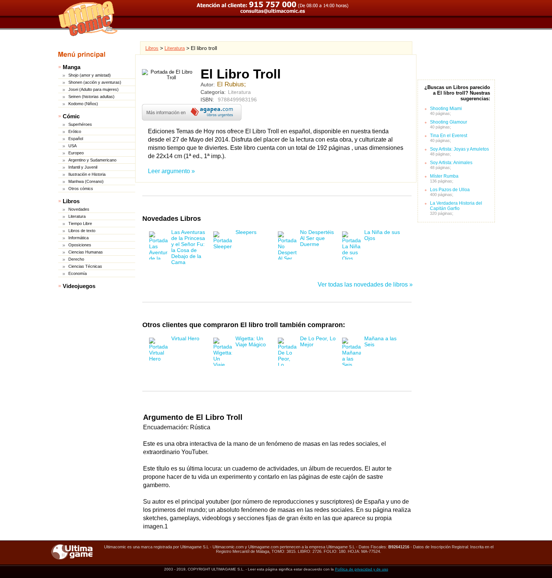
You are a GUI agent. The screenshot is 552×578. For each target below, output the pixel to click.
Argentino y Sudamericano (92, 160)
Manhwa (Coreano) (86, 181)
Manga (71, 67)
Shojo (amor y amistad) (89, 75)
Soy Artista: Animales (451, 162)
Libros (71, 201)
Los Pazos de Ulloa (450, 189)
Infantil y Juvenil (82, 167)
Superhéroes (80, 124)
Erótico (74, 131)
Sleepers (245, 232)
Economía (77, 273)
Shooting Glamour (448, 122)
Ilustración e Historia (87, 174)
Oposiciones (79, 245)
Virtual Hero (185, 338)
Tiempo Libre (80, 223)
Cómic (71, 116)
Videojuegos (79, 286)
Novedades (78, 209)
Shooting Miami (446, 108)
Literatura (77, 216)
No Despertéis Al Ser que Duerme (317, 238)
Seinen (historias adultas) (91, 96)
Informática (78, 237)
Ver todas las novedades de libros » (365, 284)
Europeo (76, 153)
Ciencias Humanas (85, 252)
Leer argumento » (171, 171)
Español (75, 138)
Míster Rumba (444, 176)
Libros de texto (81, 230)
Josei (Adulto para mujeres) (93, 89)
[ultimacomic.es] (88, 18)
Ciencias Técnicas (85, 266)
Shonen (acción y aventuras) (94, 82)
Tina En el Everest (448, 135)
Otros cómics (80, 188)
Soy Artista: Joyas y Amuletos (459, 149)
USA (72, 145)
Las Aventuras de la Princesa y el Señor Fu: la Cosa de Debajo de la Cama (188, 247)
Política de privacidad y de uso (361, 569)
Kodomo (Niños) (83, 103)
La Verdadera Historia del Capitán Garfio (456, 206)
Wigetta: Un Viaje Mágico (250, 341)
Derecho (76, 259)
